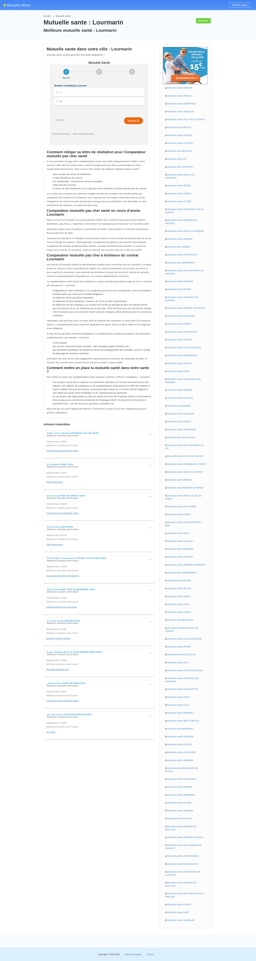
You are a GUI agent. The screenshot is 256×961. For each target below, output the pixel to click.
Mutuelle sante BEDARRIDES (181, 262)
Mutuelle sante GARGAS (179, 421)
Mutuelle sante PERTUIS (179, 127)
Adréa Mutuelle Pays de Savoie (61, 607)
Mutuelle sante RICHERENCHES (182, 864)
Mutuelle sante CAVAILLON (180, 111)
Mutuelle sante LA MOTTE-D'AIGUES (185, 670)
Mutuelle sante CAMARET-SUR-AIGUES (186, 308)
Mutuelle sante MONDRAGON (182, 355)
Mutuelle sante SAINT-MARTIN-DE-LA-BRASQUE (185, 895)
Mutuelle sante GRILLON (179, 588)
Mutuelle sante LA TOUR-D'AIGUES (184, 347)
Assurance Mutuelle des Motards (62, 575)
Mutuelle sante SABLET (178, 697)
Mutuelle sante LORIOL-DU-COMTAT (185, 471)
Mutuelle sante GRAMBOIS (180, 760)
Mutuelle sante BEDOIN (179, 405)
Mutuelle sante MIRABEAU (180, 728)
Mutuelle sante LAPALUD (179, 363)
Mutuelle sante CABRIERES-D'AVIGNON (186, 564)
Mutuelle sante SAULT (178, 662)
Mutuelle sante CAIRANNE (180, 810)
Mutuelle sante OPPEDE (179, 646)
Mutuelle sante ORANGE (179, 95)
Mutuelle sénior (18, 5)
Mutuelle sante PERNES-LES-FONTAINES (180, 176)
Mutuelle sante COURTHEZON (182, 254)
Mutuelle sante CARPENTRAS (181, 103)
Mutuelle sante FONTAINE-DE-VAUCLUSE (181, 884)
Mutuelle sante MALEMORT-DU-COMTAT (182, 629)
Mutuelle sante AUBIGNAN (180, 281)
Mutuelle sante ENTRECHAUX (181, 779)
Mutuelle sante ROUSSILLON (181, 654)
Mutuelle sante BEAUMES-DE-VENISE (185, 487)
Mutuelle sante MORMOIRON (181, 572)
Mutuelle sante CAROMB (179, 389)
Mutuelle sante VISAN (178, 533)
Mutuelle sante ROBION (179, 323)
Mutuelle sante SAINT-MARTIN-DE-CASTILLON (183, 873)
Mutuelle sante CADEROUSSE (181, 429)
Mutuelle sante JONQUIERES (181, 315)
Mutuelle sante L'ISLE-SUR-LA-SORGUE (186, 119)
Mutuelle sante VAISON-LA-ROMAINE (185, 231)
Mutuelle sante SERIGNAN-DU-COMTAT (186, 464)
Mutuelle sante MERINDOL (180, 548)
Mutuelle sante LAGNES (179, 596)
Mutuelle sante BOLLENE (179, 151)
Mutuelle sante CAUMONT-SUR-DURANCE (182, 299)
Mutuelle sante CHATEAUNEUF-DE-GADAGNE (183, 381)
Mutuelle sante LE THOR (179, 201)
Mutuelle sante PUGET (178, 912)
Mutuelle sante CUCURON (180, 556)
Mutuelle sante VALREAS (179, 193)
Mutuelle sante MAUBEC (179, 580)
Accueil (47, 16)
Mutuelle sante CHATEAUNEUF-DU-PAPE (183, 524)
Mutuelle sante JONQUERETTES (182, 689)
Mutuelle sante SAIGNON (179, 786)
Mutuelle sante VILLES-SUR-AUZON (184, 638)
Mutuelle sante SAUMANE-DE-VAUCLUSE (181, 828)
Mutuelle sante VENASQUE (180, 736)
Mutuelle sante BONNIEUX (180, 620)
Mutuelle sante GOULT (178, 705)
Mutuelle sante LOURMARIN (181, 794)
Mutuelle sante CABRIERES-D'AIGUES (185, 837)
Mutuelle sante (63, 16)
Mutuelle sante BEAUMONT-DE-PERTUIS (182, 770)
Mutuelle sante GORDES (179, 514)
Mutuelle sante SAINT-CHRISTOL (183, 720)
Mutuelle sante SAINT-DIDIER (181, 506)
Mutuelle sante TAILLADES (180, 541)
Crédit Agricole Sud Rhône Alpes (62, 450)
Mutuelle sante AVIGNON (179, 87)
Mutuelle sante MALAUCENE (181, 437)
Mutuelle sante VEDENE (179, 185)
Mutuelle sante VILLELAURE (180, 413)
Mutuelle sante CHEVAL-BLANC (182, 331)
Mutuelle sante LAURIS (178, 371)
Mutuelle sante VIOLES (178, 604)
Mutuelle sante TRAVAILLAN (181, 920)
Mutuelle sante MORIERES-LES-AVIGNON (181, 222)
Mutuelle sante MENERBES (180, 712)
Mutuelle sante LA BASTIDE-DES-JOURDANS (182, 680)
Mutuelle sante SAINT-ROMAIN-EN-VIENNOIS (183, 847)
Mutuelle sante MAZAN (178, 246)
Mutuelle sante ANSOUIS (179, 744)
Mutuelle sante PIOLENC (179, 289)
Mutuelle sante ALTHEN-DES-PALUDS (185, 456)
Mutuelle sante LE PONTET (180, 143)
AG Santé (50, 732)
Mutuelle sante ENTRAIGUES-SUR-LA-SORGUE (184, 211)
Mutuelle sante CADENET (179, 339)
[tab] (99, 434)
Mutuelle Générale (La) (57, 669)
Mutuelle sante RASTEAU (179, 818)
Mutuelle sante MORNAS (179, 479)
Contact (150, 954)
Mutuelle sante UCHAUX (179, 612)
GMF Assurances (54, 482)
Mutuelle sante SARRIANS (180, 238)
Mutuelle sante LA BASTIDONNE (183, 856)
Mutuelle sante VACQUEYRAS (181, 752)
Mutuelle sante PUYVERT (179, 904)
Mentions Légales (133, 954)
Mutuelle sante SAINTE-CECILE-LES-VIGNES (183, 497)
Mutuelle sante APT (176, 159)
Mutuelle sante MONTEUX (180, 166)
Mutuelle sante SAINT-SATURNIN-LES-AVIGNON (185, 272)
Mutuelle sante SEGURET (179, 802)
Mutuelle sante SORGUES (179, 135)
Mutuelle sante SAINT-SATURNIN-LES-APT (185, 447)
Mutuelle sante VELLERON (180, 397)
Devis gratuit (240, 5)
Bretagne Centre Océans (58, 638)
